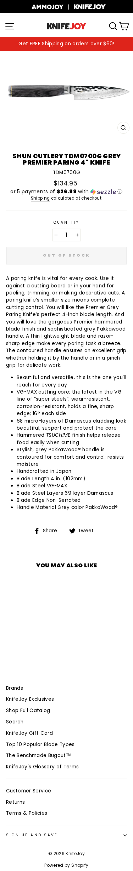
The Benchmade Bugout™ (38, 755)
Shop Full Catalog (28, 710)
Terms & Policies (26, 813)
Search (14, 721)
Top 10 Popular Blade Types (40, 744)
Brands (14, 688)
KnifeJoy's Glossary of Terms (42, 766)
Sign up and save (31, 835)
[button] (66, 191)
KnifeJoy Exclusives (30, 699)
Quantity (66, 222)
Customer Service (28, 790)
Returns (15, 802)
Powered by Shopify (66, 865)
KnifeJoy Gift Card (29, 733)
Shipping (40, 198)
